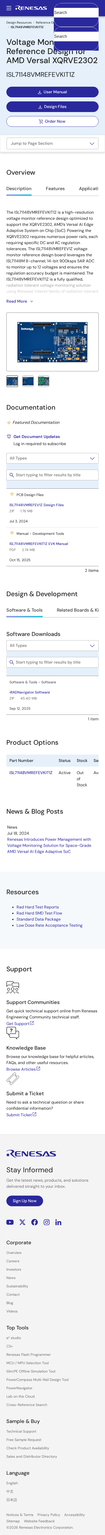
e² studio (13, 1338)
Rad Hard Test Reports (38, 907)
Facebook (34, 1222)
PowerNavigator (19, 1388)
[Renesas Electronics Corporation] (31, 8)
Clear (58, 20)
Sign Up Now (25, 1200)
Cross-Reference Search (26, 1404)
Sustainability (17, 1286)
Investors (13, 1269)
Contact (13, 1294)
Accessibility (74, 1514)
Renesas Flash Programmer (28, 1354)
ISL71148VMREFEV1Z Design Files (36, 505)
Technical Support (21, 1431)
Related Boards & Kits (80, 610)
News (11, 1277)
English (12, 1483)
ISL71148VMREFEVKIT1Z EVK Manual (38, 543)
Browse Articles (21, 1069)
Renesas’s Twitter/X (22, 1222)
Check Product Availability (27, 1448)
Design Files (55, 106)
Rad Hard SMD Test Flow (39, 913)
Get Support (17, 1023)
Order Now (55, 121)
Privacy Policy (48, 1514)
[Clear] (58, 44)
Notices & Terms (19, 1514)
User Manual (55, 92)
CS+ (9, 1346)
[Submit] (59, 29)
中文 (10, 1491)
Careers (12, 1261)
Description (19, 189)
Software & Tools (24, 610)
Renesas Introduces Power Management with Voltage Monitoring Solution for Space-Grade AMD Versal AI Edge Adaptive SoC (49, 845)
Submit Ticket (19, 1115)
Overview (14, 1252)
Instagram (47, 1222)
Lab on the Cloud (20, 1396)
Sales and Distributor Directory (31, 1456)
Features (55, 189)
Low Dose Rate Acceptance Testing (50, 925)
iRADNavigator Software (29, 692)
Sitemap (13, 1521)
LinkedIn (58, 1222)
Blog (9, 1303)
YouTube (10, 1222)
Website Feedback (39, 1521)
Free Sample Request (23, 1439)
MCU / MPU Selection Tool (27, 1363)
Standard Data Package (39, 919)
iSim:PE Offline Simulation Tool (30, 1371)
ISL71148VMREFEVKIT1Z (30, 772)
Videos (12, 1311)
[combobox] (76, 39)
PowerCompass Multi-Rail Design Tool (37, 1379)
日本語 (11, 1499)
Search (76, 8)
